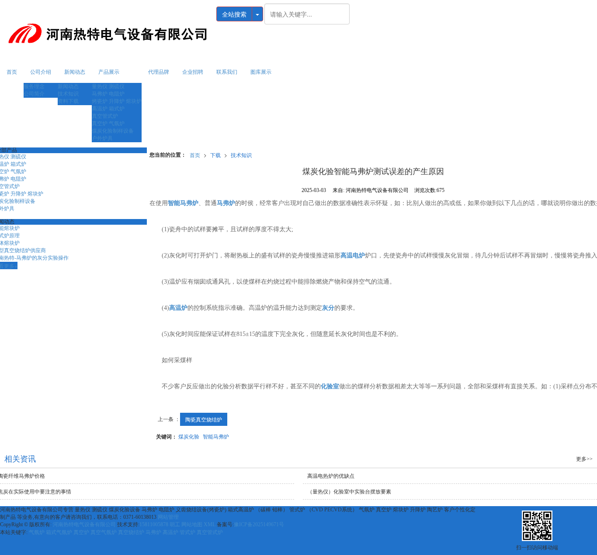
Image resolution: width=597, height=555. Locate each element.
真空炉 (81, 532)
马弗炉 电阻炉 (108, 94)
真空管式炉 (105, 116)
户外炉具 (102, 138)
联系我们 (226, 72)
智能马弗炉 (216, 436)
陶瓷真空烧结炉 (203, 419)
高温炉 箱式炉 (108, 109)
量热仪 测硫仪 (108, 86)
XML (209, 524)
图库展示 (260, 72)
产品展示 (108, 72)
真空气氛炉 (103, 532)
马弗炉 (153, 532)
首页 (12, 72)
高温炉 (170, 532)
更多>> (584, 459)
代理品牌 (158, 72)
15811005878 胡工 (159, 524)
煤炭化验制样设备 (113, 131)
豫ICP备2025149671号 (259, 524)
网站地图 (191, 524)
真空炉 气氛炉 (108, 123)
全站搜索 (234, 14)
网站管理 (168, 517)
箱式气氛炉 (59, 532)
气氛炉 (37, 532)
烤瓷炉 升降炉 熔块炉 (117, 101)
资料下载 (68, 101)
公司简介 (34, 94)
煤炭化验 (188, 436)
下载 (215, 154)
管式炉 (187, 532)
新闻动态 (74, 72)
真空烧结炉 (131, 532)
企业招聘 (192, 72)
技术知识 (68, 94)
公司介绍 (40, 72)
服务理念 (34, 86)
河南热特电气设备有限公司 (84, 524)
